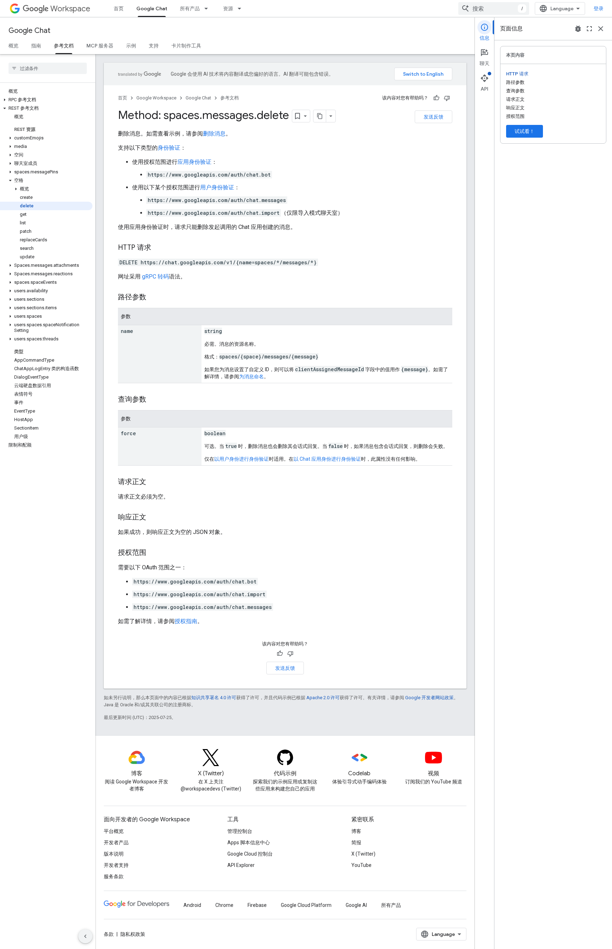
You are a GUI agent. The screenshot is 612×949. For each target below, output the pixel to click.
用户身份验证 (217, 187)
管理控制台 (239, 831)
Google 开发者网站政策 (429, 697)
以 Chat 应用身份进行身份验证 (327, 459)
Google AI (356, 905)
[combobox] (493, 8)
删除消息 (214, 133)
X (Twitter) (363, 854)
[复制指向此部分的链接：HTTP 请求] (158, 248)
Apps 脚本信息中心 (248, 842)
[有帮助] (436, 98)
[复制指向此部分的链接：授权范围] (153, 553)
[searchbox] (47, 68)
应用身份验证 (194, 162)
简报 (356, 842)
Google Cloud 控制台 (250, 854)
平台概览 (114, 831)
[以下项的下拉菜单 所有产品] (208, 8)
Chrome (224, 905)
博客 (356, 831)
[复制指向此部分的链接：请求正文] (153, 482)
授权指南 (186, 621)
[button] (46, 100)
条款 (109, 934)
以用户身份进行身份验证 (241, 459)
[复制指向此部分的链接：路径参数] (153, 297)
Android (192, 905)
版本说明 (114, 854)
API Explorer (241, 865)
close (600, 28)
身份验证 (169, 147)
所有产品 (190, 8)
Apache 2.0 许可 (323, 697)
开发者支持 (116, 865)
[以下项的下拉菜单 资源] (241, 8)
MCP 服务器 (99, 45)
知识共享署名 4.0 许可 (213, 697)
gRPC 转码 (155, 276)
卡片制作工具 (186, 45)
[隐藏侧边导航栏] (85, 936)
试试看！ (524, 131)
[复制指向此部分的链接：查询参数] (153, 400)
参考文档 (64, 45)
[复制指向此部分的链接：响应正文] (153, 517)
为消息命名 (251, 376)
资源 (228, 8)
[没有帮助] (447, 98)
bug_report (578, 28)
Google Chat (151, 8)
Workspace (70, 8)
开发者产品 (116, 842)
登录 (599, 8)
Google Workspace (156, 97)
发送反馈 (433, 117)
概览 (13, 45)
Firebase (257, 905)
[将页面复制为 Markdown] (319, 116)
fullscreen (589, 28)
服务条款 (114, 876)
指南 (36, 45)
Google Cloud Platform (306, 905)
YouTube (361, 865)
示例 (131, 45)
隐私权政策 (132, 934)
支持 (154, 45)
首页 (119, 8)
